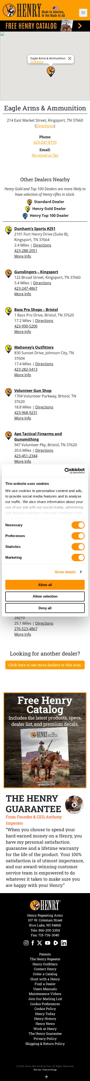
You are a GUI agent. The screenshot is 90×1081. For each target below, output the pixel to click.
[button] (80, 12)
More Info (22, 256)
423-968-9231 (25, 412)
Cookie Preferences (45, 1004)
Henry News (45, 1023)
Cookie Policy (45, 1008)
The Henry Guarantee (45, 1033)
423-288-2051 (25, 250)
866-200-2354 (49, 930)
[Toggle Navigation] (83, 13)
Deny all (45, 608)
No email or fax (45, 155)
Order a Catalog (45, 974)
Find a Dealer (45, 984)
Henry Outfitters (45, 964)
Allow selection (45, 596)
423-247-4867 (25, 288)
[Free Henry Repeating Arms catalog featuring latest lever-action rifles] (45, 25)
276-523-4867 (25, 628)
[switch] (78, 536)
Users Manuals (45, 989)
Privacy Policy (45, 1038)
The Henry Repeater (45, 959)
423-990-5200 (25, 326)
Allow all (45, 585)
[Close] (70, 58)
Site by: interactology (45, 1069)
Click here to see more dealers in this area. (45, 664)
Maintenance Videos (45, 994)
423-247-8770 (45, 142)
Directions (36, 61)
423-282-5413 (25, 369)
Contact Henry (45, 969)
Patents (45, 954)
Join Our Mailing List (45, 999)
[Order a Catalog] (45, 740)
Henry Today (45, 1014)
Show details (65, 572)
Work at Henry (45, 1028)
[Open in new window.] (26, 943)
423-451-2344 (25, 455)
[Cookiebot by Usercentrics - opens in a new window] (65, 471)
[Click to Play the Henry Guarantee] (74, 805)
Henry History (45, 1018)
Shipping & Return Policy (45, 1043)
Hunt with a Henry (45, 979)
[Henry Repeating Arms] (34, 10)
